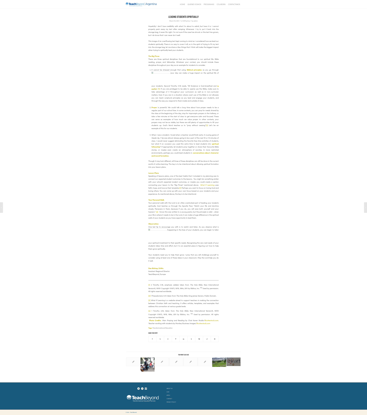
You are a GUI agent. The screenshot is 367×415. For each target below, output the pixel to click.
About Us (169, 388)
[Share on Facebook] (152, 339)
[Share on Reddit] (207, 339)
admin (196, 21)
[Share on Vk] (199, 339)
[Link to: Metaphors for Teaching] (162, 362)
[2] (207, 125)
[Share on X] (160, 339)
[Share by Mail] (215, 339)
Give (168, 392)
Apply (168, 395)
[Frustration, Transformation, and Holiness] (1, 207)
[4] (157, 212)
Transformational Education (163, 328)
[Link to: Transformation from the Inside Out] (234, 362)
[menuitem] (182, 4)
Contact (169, 399)
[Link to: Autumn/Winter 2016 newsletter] (176, 362)
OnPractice (186, 21)
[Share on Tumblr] (191, 339)
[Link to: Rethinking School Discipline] (147, 365)
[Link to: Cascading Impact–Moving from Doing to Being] (219, 362)
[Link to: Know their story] (191, 362)
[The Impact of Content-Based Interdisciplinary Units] (365, 207)
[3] (180, 188)
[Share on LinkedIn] (183, 339)
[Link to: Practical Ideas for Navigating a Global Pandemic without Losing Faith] (205, 362)
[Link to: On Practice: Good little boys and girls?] (133, 362)
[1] (159, 89)
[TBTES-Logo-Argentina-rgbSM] (141, 4)
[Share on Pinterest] (176, 339)
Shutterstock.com (211, 320)
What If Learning (207, 185)
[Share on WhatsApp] (168, 339)
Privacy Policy (171, 402)
